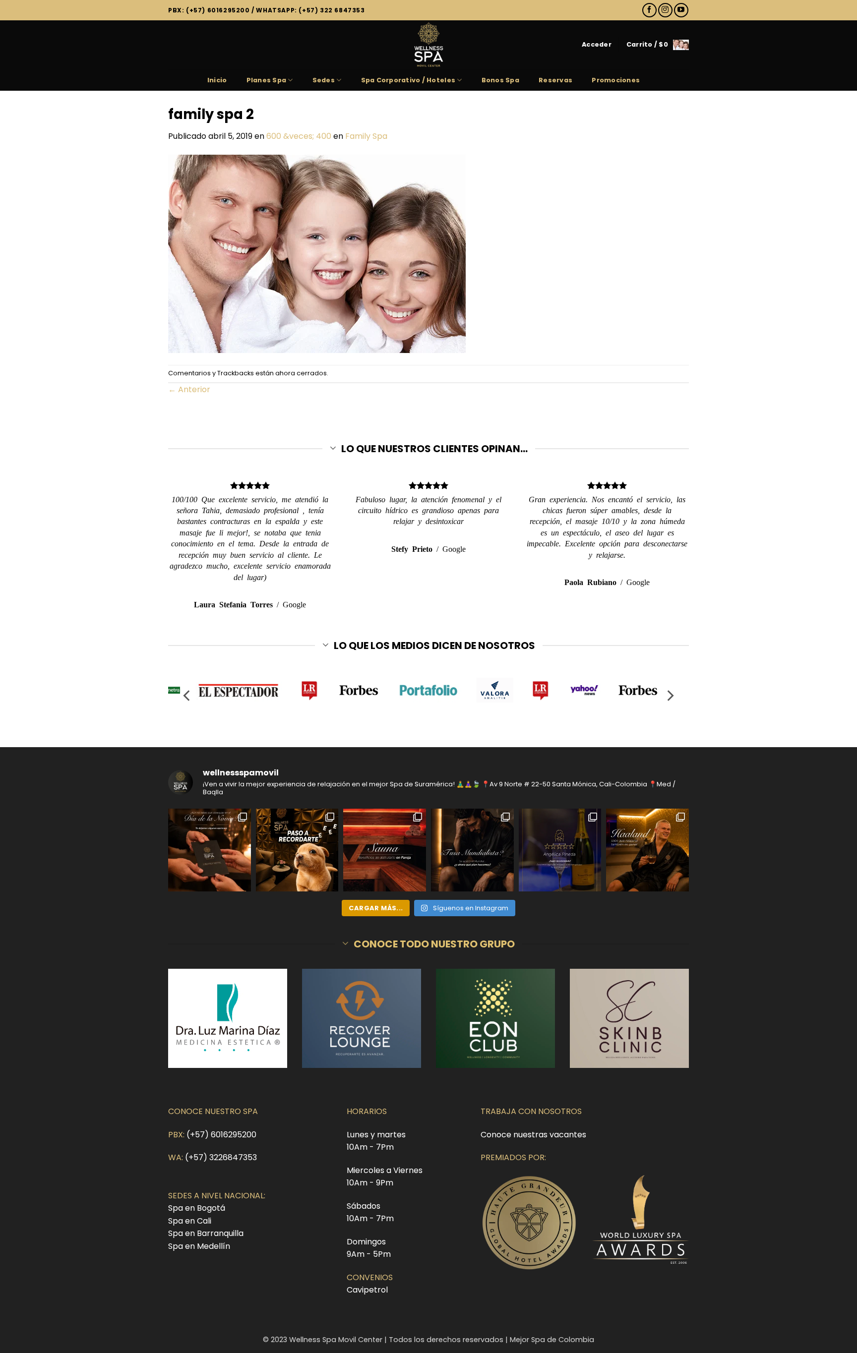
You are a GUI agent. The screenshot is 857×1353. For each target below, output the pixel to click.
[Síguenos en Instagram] (665, 10)
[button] (597, 45)
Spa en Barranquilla (206, 1233)
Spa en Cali (189, 1221)
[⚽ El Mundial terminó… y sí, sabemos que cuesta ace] (472, 850)
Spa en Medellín (199, 1246)
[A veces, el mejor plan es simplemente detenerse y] (384, 850)
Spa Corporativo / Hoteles (408, 80)
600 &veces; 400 (298, 136)
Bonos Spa (500, 80)
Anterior (189, 389)
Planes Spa (266, 80)
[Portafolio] (428, 690)
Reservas (555, 80)
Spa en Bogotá (196, 1208)
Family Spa (366, 136)
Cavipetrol (367, 1289)
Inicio (217, 80)
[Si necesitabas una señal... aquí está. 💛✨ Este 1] (297, 850)
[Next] (669, 696)
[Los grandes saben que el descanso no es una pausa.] (647, 850)
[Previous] (187, 696)
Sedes (323, 80)
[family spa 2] (317, 253)
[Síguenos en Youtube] (681, 10)
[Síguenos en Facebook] (649, 10)
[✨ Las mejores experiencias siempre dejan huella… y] (560, 850)
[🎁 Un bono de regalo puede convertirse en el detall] (209, 850)
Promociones (616, 80)
